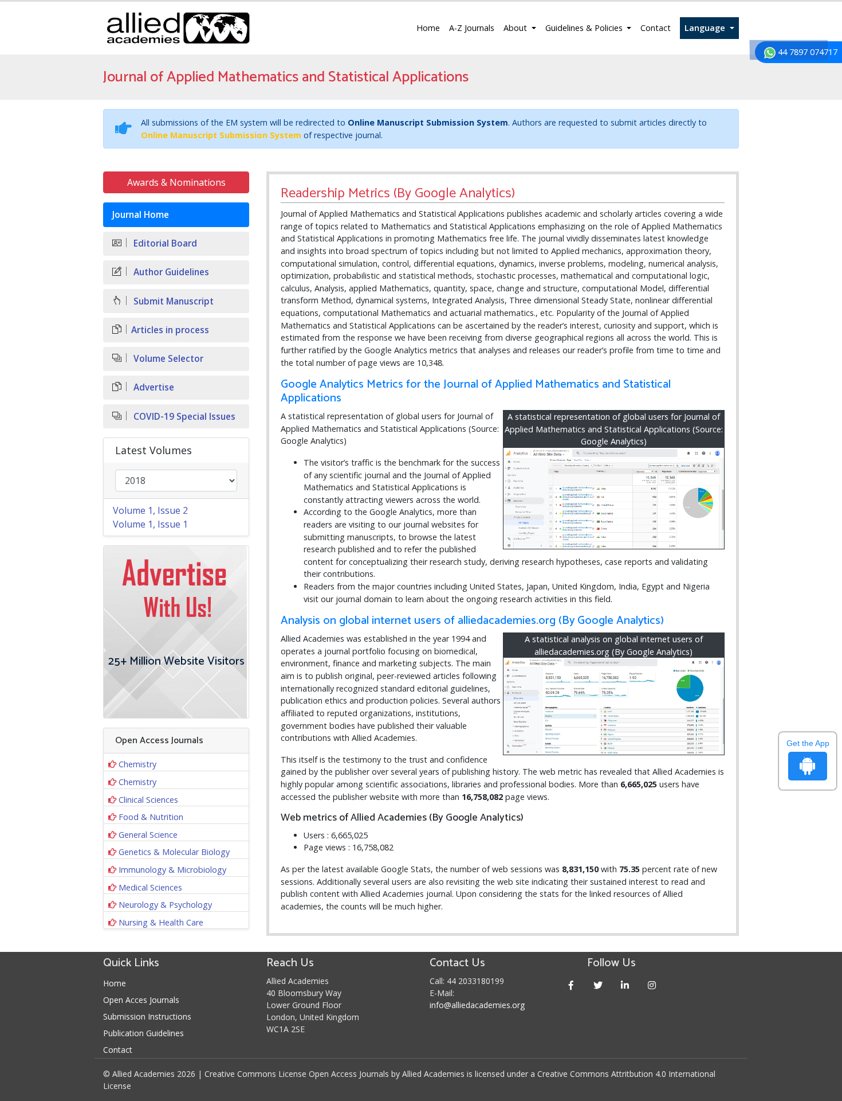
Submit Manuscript (172, 301)
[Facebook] (571, 985)
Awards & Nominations (176, 182)
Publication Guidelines (143, 1033)
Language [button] (705, 27)
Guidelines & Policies (585, 27)
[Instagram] (652, 985)
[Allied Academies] (178, 28)
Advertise (152, 387)
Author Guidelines (170, 272)
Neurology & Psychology (165, 904)
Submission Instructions (147, 1016)
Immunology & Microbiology (172, 869)
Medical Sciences (150, 887)
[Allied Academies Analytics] (614, 706)
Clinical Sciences (148, 799)
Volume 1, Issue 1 (150, 524)
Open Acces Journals (141, 999)
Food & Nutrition (151, 816)
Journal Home (140, 215)
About (516, 27)
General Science (148, 834)
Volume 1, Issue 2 (150, 510)
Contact (655, 27)
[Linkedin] (625, 985)
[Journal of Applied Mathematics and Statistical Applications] (614, 498)
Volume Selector (167, 359)
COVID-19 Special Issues (183, 417)
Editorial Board (164, 243)
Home (428, 27)
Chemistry (137, 764)
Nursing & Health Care (161, 922)
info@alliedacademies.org (477, 1005)
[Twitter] (598, 985)
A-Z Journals (471, 27)
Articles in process (170, 330)
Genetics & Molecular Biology (174, 851)
